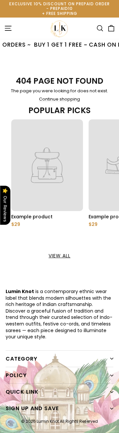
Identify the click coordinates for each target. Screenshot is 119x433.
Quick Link (22, 392)
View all (59, 255)
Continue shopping (59, 99)
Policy (16, 375)
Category (21, 359)
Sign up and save (32, 408)
